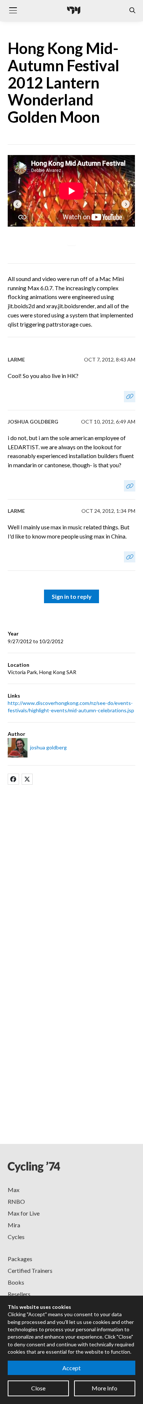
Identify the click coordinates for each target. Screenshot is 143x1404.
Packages (20, 1258)
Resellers (19, 1293)
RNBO (16, 1201)
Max (13, 1189)
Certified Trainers (30, 1270)
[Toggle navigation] (13, 10)
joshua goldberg (48, 747)
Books (16, 1282)
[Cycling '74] (73, 10)
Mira (14, 1224)
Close (38, 1388)
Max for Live (24, 1213)
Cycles (16, 1236)
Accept (71, 1367)
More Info (104, 1388)
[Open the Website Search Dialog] (132, 10)
